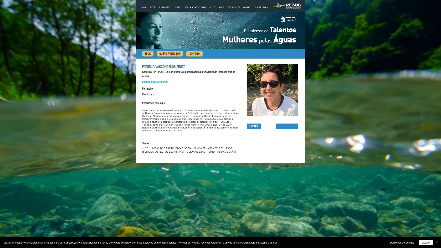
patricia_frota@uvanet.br (155, 82)
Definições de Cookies (402, 242)
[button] (152, 5)
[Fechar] (437, 242)
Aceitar (426, 242)
